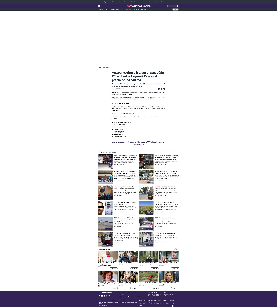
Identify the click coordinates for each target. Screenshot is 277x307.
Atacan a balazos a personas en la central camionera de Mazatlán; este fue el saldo (167, 188)
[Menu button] (104, 6)
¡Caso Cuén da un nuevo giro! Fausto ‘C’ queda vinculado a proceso (125, 203)
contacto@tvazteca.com (168, 294)
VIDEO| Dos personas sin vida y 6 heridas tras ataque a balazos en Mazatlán (165, 219)
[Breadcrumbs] (100, 67)
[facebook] (107, 296)
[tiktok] (104, 296)
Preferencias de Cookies (152, 300)
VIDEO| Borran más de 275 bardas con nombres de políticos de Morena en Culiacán (125, 219)
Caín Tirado (116, 89)
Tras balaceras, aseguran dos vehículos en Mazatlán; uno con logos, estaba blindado (167, 157)
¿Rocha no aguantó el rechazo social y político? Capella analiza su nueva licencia (125, 172)
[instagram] (102, 296)
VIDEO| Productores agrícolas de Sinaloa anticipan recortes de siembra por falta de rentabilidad (166, 203)
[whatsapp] (109, 296)
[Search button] (177, 6)
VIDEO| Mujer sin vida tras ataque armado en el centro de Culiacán (165, 234)
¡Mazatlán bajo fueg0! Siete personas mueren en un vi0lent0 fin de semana (166, 172)
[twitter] (99, 296)
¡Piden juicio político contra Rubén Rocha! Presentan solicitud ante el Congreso (124, 188)
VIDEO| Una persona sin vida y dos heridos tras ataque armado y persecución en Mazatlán (124, 234)
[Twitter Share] (159, 89)
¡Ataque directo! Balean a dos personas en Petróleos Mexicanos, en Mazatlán (125, 156)
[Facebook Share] (164, 89)
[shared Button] (161, 89)
